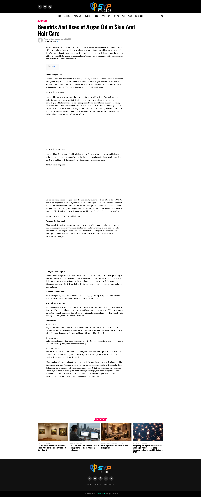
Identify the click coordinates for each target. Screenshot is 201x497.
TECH (123, 16)
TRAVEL (130, 16)
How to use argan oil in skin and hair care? (63, 216)
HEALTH (103, 16)
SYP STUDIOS (100, 494)
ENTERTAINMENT (77, 16)
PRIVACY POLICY (109, 484)
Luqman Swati (51, 41)
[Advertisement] (85, 132)
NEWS (109, 16)
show (55, 66)
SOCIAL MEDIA (139, 16)
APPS (59, 16)
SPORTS (116, 16)
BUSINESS (67, 16)
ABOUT (89, 484)
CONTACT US (98, 484)
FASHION (87, 16)
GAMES (96, 16)
